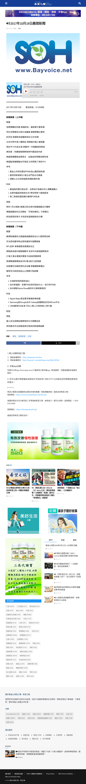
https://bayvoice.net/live (32, 357)
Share (42, 95)
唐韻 (27, 614)
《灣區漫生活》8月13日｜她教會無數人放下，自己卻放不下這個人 (67, 576)
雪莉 (33, 672)
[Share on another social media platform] (78, 343)
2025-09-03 (20, 757)
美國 (9, 664)
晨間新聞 (22, 336)
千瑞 (29, 610)
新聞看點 (25, 635)
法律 (31, 718)
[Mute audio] (31, 92)
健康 (26, 714)
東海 (9, 647)
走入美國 (11, 672)
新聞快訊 (11, 635)
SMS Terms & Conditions (65, 774)
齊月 (30, 676)
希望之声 (34, 623)
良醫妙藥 (32, 664)
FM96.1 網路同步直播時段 (34, 774)
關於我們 (8, 774)
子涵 (27, 618)
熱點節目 (11, 655)
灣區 (33, 647)
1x (38, 92)
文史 (69, 714)
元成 (9, 610)
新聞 (19, 28)
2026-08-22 (10, 496)
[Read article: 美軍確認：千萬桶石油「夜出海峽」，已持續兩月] (69, 477)
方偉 (10, 639)
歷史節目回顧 (19, 774)
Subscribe (33, 95)
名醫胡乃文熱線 (13, 614)
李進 (36, 643)
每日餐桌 (21, 647)
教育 (59, 714)
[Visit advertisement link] (43, 15)
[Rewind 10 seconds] (34, 92)
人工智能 (22, 606)
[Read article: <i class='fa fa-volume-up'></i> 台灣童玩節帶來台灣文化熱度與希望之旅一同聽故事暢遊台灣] (18, 477)
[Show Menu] (6, 3)
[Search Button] (79, 3)
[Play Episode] (26, 91)
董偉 (9, 668)
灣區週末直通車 (45, 718)
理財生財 (11, 660)
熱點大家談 (26, 651)
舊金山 (20, 664)
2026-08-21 (61, 493)
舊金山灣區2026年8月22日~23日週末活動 (61, 545)
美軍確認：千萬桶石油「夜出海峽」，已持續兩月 (68, 489)
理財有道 (25, 655)
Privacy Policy (50, 774)
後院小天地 (25, 627)
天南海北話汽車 (13, 618)
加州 (19, 610)
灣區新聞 (11, 651)
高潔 (20, 676)
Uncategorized (12, 714)
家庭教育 (11, 623)
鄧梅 (23, 672)
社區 (68, 718)
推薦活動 (49, 714)
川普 (22, 623)
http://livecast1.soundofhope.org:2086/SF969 (41, 360)
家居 (37, 714)
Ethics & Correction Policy (12, 777)
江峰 (29, 336)
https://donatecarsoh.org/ (26, 409)
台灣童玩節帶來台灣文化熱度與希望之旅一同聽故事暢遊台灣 (17, 490)
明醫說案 (11, 643)
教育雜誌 (24, 631)
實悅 (14, 336)
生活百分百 (25, 660)
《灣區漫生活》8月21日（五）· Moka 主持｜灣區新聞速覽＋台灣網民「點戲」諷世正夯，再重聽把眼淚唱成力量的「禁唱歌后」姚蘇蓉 (43, 493)
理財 (59, 718)
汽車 (21, 718)
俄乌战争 (35, 606)
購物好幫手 (22, 668)
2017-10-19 (9, 28)
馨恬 (9, 676)
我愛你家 (11, 631)
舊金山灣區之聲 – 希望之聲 (17, 780)
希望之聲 (11, 627)
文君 (35, 631)
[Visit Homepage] (43, 3)
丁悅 (10, 606)
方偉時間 (22, 639)
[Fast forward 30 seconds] (42, 92)
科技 (9, 722)
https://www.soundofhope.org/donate (31, 395)
